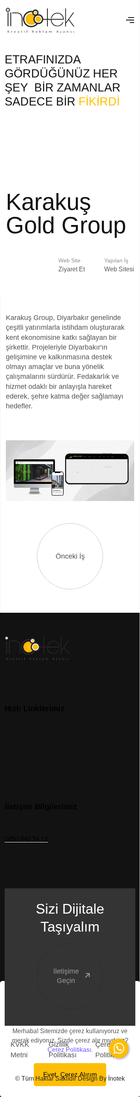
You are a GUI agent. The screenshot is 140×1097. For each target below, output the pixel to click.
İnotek (116, 1078)
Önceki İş (70, 556)
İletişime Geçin (66, 975)
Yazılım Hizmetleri (29, 726)
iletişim (14, 771)
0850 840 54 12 (26, 839)
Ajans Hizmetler (27, 741)
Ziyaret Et (71, 269)
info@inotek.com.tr (30, 854)
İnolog (13, 756)
